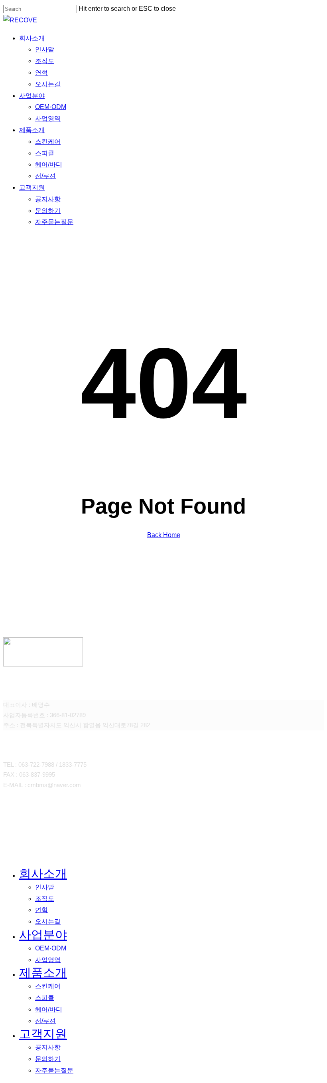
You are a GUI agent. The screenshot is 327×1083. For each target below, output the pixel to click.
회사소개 (43, 873)
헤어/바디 (48, 1009)
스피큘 (44, 997)
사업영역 (48, 959)
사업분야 (43, 934)
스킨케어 (48, 986)
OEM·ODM (50, 948)
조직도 (44, 898)
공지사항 (48, 1047)
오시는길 (48, 921)
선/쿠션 (45, 1021)
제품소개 (43, 972)
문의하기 (48, 1058)
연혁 (41, 909)
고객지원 (43, 1033)
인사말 (44, 887)
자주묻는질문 (54, 1070)
